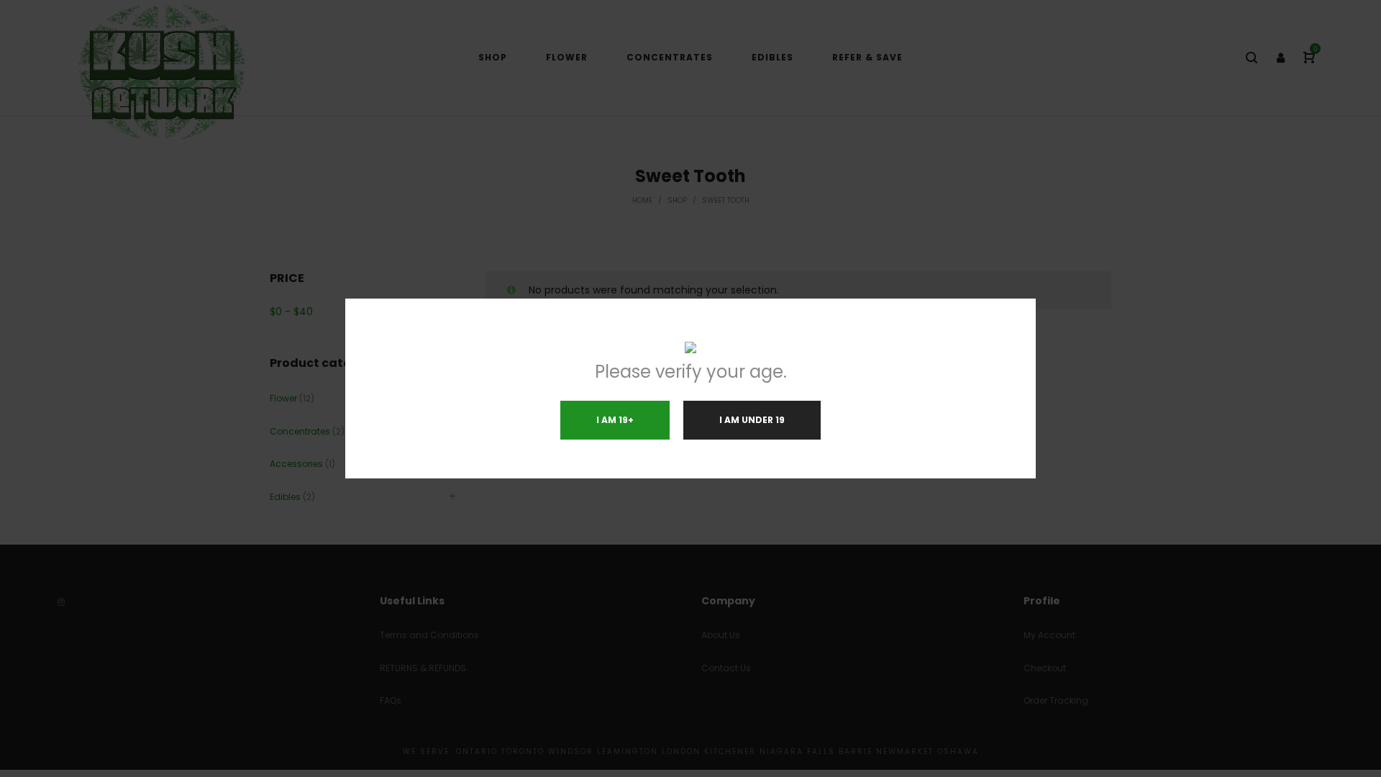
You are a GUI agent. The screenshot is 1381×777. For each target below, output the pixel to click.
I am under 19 (752, 420)
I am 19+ (615, 420)
